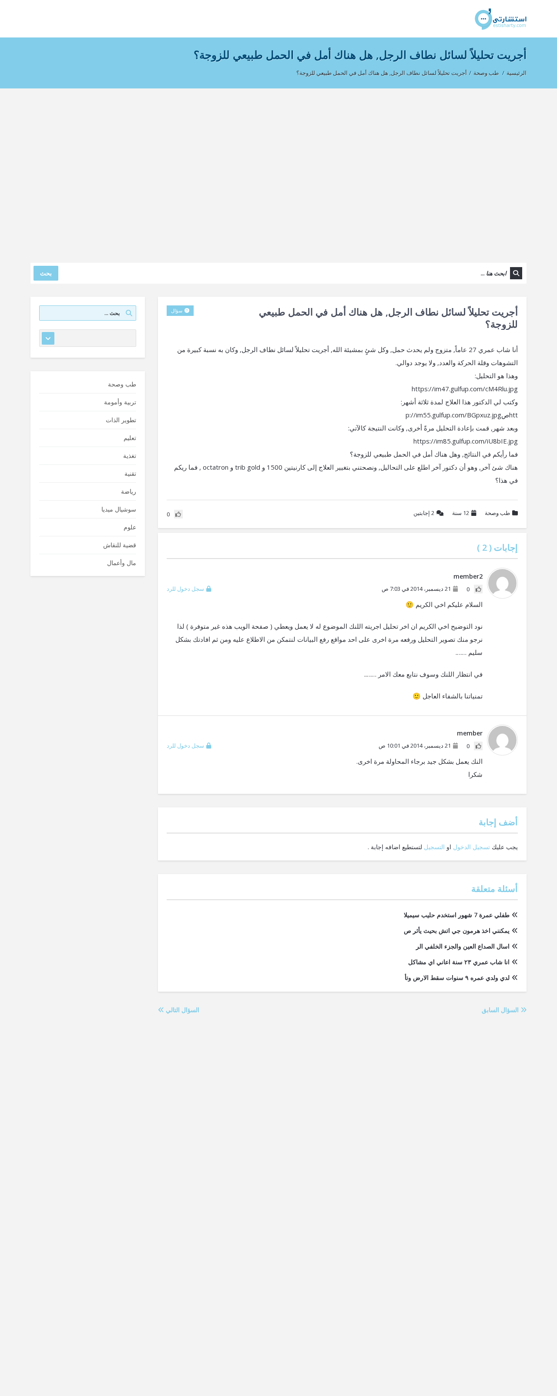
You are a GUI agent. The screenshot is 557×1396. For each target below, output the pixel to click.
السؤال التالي (181, 1010)
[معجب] (478, 589)
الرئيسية (517, 73)
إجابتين (423, 513)
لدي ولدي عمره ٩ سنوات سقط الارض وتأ (457, 977)
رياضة (128, 491)
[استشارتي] (501, 18)
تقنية (130, 473)
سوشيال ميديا (118, 509)
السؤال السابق (501, 1010)
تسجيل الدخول (471, 847)
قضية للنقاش (119, 545)
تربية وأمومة (120, 402)
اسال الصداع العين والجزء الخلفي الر (463, 946)
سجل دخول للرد (185, 589)
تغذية (129, 455)
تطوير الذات (121, 420)
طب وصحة (486, 73)
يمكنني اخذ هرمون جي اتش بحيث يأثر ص (457, 930)
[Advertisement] (278, 171)
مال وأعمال (121, 563)
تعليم (130, 438)
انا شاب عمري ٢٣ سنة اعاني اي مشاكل (459, 962)
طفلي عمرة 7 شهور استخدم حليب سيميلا (457, 915)
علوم (130, 527)
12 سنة (460, 513)
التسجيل (434, 847)
